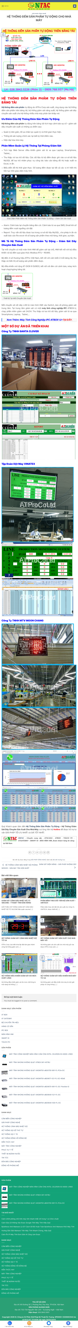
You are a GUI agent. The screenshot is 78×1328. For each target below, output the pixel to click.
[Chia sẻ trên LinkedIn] (48, 852)
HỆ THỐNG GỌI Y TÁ (10, 1134)
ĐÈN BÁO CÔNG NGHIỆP (11, 1161)
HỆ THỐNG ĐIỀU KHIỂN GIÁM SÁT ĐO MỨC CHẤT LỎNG (19, 977)
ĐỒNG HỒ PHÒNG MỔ (10, 1165)
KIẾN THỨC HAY (8, 1142)
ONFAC (21, 838)
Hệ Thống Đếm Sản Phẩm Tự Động (42, 826)
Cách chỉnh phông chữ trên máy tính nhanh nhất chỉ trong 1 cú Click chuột (30, 1219)
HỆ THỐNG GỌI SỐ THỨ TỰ (12, 1130)
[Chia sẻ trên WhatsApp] (29, 852)
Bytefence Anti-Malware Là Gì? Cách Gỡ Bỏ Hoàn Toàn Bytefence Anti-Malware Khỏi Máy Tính (38, 1227)
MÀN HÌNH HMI (7, 1034)
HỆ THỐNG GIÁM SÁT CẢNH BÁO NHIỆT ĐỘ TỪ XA (19, 939)
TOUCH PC (6, 1042)
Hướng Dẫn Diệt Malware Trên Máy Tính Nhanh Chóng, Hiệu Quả (26, 1231)
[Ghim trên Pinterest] (44, 852)
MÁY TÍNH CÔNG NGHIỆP (11, 1146)
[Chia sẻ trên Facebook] (33, 852)
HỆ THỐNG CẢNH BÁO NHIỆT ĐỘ (15, 1126)
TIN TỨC (5, 1158)
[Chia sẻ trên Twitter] (37, 852)
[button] (5, 6)
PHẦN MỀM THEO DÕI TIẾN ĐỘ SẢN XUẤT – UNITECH (58, 902)
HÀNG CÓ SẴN (7, 1026)
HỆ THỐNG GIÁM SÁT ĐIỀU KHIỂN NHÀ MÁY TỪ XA (58, 977)
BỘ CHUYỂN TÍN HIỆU (10, 1022)
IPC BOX (5, 1030)
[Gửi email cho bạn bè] (41, 852)
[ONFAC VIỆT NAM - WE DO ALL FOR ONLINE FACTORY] (39, 6)
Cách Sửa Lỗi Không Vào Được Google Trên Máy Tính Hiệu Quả (26, 1223)
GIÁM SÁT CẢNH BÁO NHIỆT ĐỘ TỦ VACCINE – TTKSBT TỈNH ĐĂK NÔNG (16, 902)
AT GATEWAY (7, 1018)
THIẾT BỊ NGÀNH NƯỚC (11, 1154)
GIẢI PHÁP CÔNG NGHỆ (39, 13)
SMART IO (5, 1038)
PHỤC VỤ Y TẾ (7, 1150)
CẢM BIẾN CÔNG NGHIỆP (11, 1119)
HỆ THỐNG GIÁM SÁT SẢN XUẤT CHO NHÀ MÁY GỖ (58, 939)
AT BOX (4, 1015)
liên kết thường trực (59, 860)
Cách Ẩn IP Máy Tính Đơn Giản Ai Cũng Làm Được (21, 1234)
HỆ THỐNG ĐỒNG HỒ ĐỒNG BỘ (14, 1138)
